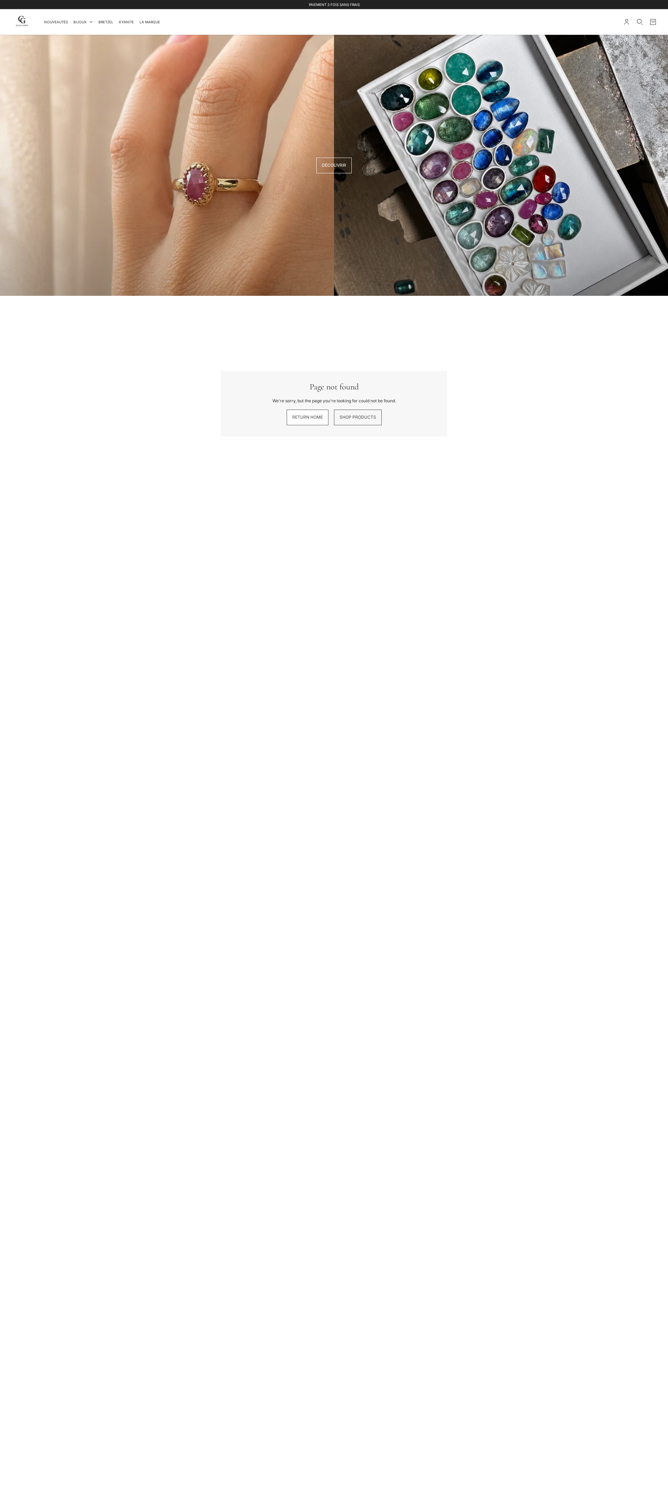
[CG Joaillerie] (22, 22)
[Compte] (626, 22)
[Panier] (653, 22)
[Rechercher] (640, 22)
